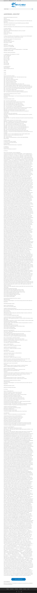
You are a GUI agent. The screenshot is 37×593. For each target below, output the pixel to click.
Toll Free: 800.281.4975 (18, 579)
